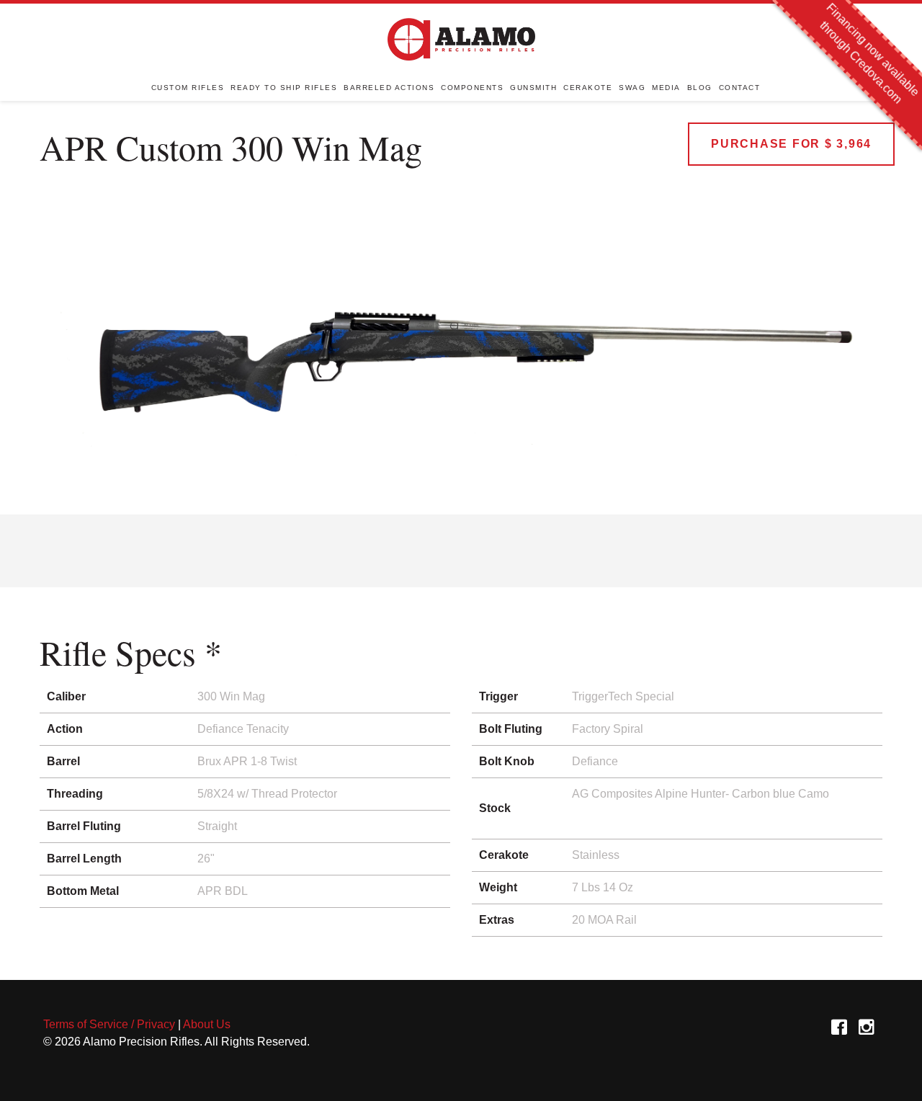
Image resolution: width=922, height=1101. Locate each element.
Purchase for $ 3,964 (791, 144)
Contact (740, 88)
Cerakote (587, 88)
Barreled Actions (389, 88)
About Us (206, 1024)
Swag (632, 88)
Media (666, 88)
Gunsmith (533, 88)
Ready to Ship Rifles (283, 88)
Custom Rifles (188, 88)
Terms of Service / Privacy (109, 1024)
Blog (699, 88)
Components (472, 88)
